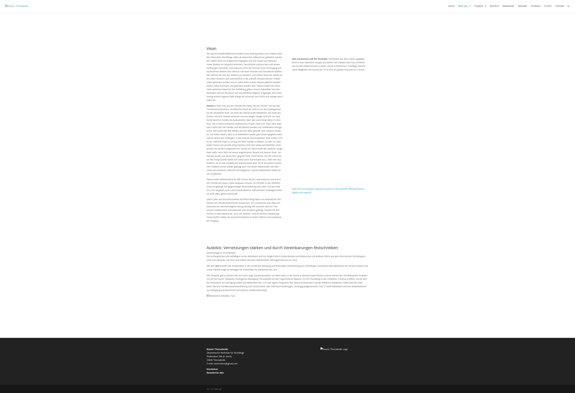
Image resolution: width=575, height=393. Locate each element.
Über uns (463, 6)
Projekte (479, 6)
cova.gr (218, 388)
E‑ (548, 6)
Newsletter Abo (215, 372)
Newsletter (508, 6)
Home (451, 6)
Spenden (522, 6)
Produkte (536, 6)
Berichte (494, 6)
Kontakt (560, 6)
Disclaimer (212, 369)
